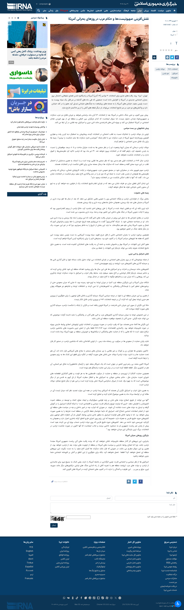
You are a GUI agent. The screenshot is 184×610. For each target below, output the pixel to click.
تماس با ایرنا (172, 551)
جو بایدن (165, 73)
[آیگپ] (98, 598)
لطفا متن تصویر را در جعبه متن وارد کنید (162, 517)
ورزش (146, 10)
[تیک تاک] (77, 598)
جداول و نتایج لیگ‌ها (97, 570)
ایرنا (155, 4)
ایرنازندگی (65, 547)
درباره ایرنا (173, 547)
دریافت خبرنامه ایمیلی (168, 586)
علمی (106, 10)
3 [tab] (12, 18)
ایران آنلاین (65, 559)
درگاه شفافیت (171, 574)
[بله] (103, 598)
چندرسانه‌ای (74, 10)
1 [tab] (18, 18)
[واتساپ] (64, 598)
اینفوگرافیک (100, 566)
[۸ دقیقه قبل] (27, 34)
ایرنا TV (63, 10)
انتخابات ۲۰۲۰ (173, 69)
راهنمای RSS (171, 563)
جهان (140, 10)
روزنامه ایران (64, 551)
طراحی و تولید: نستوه (165, 606)
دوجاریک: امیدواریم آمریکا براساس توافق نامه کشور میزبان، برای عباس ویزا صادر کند (26, 133)
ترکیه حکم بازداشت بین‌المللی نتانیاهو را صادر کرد (28, 122)
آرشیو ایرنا (173, 555)
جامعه (133, 10)
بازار (56, 10)
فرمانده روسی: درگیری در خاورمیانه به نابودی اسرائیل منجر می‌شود (26, 155)
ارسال (54, 525)
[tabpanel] (27, 43)
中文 (31, 547)
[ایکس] (115, 598)
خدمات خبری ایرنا (170, 590)
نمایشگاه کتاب (99, 559)
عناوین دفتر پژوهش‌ (133, 566)
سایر (44, 10)
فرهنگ (126, 10)
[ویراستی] (85, 598)
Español (29, 566)
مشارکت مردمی (171, 578)
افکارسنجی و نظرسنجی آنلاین (94, 547)
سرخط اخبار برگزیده (133, 551)
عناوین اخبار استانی (134, 559)
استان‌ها (90, 10)
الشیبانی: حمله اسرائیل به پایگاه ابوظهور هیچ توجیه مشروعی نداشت (26, 170)
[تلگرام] (120, 598)
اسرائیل (175, 73)
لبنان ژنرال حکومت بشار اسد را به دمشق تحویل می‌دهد (28, 140)
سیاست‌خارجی (115, 10)
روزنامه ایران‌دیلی (62, 563)
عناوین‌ (168, 10)
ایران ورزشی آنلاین (62, 566)
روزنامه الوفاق (64, 555)
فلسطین (99, 10)
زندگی (50, 10)
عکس (83, 10)
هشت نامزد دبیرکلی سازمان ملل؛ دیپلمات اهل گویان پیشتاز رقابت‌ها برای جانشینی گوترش (26, 148)
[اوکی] (72, 598)
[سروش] (90, 598)
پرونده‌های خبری (134, 547)
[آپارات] (107, 598)
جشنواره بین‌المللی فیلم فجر (95, 555)
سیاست (161, 10)
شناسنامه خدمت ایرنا (169, 570)
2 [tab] (15, 18)
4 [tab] (9, 18)
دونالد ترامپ (160, 69)
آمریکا (172, 35)
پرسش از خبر (100, 563)
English (29, 551)
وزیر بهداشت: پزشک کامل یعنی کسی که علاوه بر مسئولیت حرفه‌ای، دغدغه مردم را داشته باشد (28, 55)
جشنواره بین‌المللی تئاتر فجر (95, 578)
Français (29, 578)
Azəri (30, 559)
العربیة (31, 555)
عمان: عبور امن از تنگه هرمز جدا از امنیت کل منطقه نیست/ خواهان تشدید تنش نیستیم (27, 185)
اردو (31, 574)
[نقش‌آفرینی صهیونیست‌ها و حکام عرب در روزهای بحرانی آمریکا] (99, 58)
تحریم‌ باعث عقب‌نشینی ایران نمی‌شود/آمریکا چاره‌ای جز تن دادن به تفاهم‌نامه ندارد (28, 163)
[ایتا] (94, 598)
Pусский (29, 570)
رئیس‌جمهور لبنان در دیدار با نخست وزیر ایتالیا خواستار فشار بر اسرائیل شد (29, 178)
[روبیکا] (111, 598)
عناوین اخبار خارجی (133, 563)
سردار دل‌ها (100, 551)
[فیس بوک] (81, 598)
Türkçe (30, 563)
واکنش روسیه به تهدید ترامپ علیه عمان (31, 127)
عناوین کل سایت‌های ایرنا (131, 555)
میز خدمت (173, 582)
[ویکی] (68, 598)
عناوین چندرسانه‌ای (134, 570)
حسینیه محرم (100, 574)
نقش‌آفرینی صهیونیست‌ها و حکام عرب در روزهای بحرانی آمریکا (108, 19)
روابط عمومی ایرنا (170, 566)
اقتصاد (153, 10)
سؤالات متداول (171, 559)
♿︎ (178, 603)
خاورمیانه (174, 77)
